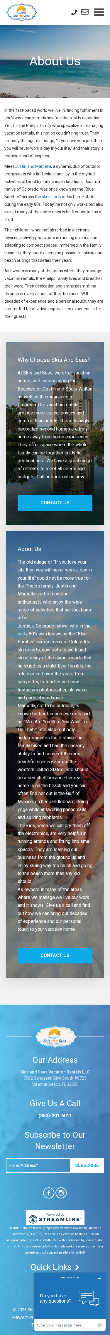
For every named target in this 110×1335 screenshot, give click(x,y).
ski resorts (51, 196)
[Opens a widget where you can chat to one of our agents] (70, 1301)
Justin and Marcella (33, 166)
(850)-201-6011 (55, 1115)
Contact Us (55, 503)
